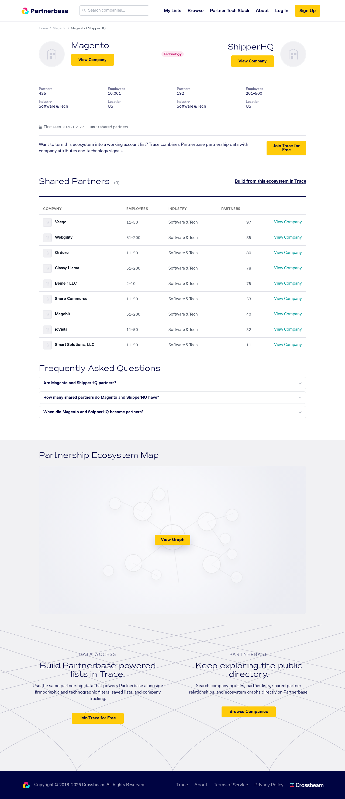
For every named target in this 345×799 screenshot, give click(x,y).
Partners (45, 88)
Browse (195, 11)
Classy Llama (67, 268)
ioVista (61, 329)
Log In (281, 11)
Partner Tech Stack (229, 11)
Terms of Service (231, 785)
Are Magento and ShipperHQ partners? (79, 383)
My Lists (172, 11)
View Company (92, 60)
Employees (116, 88)
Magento (59, 28)
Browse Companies (248, 712)
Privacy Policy (269, 785)
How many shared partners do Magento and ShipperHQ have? (101, 397)
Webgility (64, 237)
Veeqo (61, 222)
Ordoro (62, 253)
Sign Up (307, 11)
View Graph (172, 540)
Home (43, 28)
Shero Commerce (71, 299)
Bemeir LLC (66, 283)
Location (114, 101)
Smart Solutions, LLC (74, 345)
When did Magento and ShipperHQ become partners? (93, 412)
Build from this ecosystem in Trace (270, 181)
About (262, 11)
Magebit (62, 314)
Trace (182, 785)
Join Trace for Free (286, 148)
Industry (45, 101)
